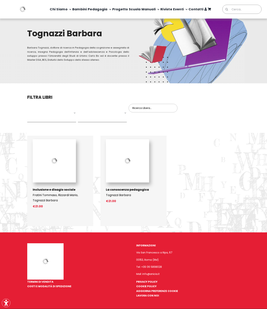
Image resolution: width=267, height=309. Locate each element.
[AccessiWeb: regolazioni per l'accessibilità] (6, 303)
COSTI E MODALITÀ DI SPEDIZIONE (49, 286)
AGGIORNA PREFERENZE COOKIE (157, 291)
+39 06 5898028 (151, 267)
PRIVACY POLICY (146, 282)
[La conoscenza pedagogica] (127, 141)
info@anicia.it (151, 274)
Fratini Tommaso (45, 195)
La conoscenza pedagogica (127, 190)
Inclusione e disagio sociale (54, 190)
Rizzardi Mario (68, 195)
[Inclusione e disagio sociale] (54, 141)
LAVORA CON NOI (147, 295)
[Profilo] (205, 9)
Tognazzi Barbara (45, 200)
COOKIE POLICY (146, 286)
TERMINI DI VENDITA (40, 282)
